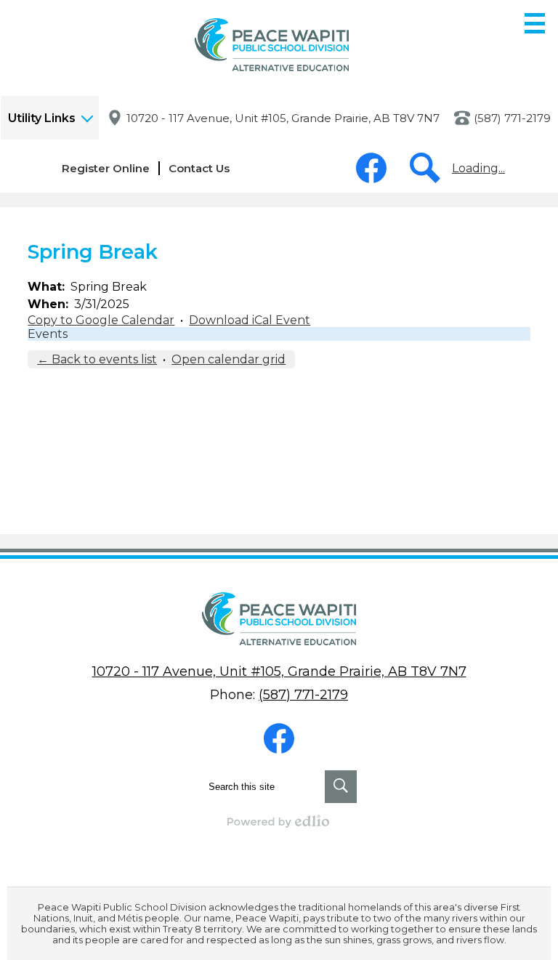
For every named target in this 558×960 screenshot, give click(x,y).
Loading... (478, 168)
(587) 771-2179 (512, 118)
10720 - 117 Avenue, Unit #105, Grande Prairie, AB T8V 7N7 (283, 118)
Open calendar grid (228, 359)
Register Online (106, 168)
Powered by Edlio (279, 821)
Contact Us (199, 168)
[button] (50, 118)
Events (48, 334)
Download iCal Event (249, 320)
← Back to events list (97, 359)
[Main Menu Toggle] (535, 23)
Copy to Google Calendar (101, 320)
